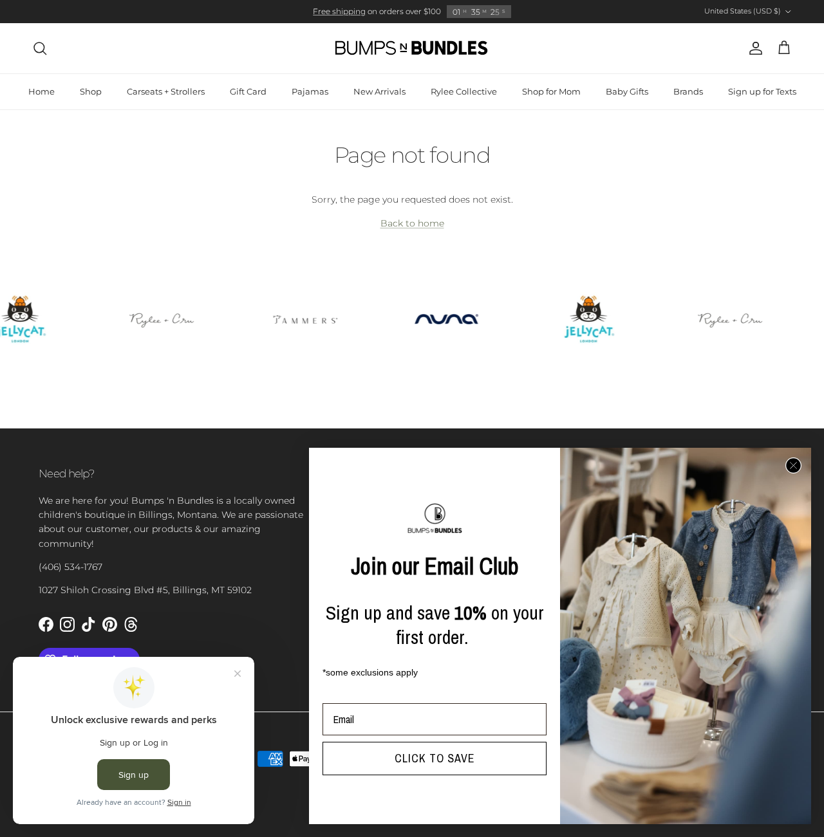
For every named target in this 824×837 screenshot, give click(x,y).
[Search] (40, 48)
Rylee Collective (464, 91)
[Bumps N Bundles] (412, 48)
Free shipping (339, 11)
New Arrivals (379, 91)
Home (41, 91)
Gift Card (248, 91)
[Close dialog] (793, 465)
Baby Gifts (627, 91)
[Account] (753, 48)
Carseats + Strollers (166, 91)
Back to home (412, 223)
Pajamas (310, 91)
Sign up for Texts (762, 91)
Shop (91, 91)
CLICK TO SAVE (435, 758)
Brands (688, 91)
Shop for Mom (551, 91)
